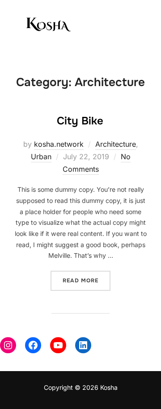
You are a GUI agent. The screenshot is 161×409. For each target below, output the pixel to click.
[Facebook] (33, 345)
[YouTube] (58, 345)
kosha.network (59, 144)
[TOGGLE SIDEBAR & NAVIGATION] (139, 26)
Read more (86, 277)
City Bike (80, 121)
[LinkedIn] (83, 345)
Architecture (115, 144)
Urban (41, 156)
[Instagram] (8, 345)
